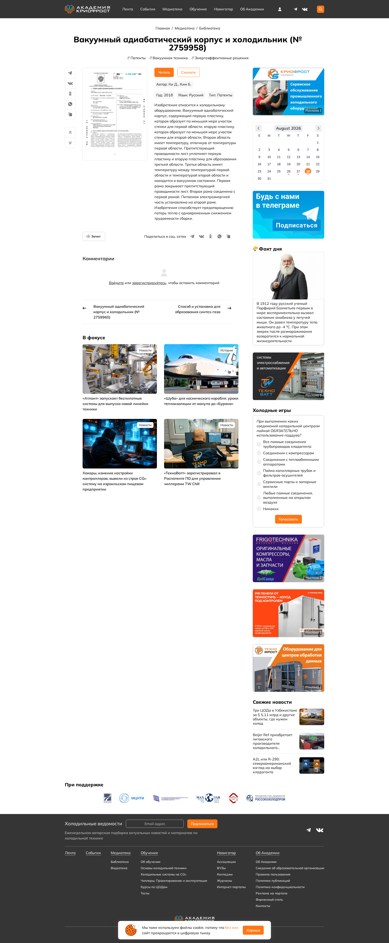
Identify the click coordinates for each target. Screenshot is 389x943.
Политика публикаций (273, 881)
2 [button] (259, 150)
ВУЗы (221, 868)
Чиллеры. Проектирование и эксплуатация (174, 881)
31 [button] (269, 178)
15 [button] (317, 157)
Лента (127, 9)
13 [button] (298, 157)
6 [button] (298, 150)
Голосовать (288, 519)
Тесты (145, 893)
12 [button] (288, 157)
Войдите (116, 282)
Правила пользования (273, 874)
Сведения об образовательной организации (290, 868)
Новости (145, 350)
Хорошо (253, 930)
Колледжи (225, 874)
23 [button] (259, 171)
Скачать (188, 72)
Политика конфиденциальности (280, 887)
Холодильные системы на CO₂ (163, 874)
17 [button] (269, 164)
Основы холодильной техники (163, 868)
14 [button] (308, 157)
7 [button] (308, 150)
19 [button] (288, 164)
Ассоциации (226, 862)
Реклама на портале (271, 893)
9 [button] (259, 157)
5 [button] (288, 150)
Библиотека (209, 28)
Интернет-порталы (231, 887)
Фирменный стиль (269, 900)
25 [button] (278, 171)
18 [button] (278, 164)
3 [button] (269, 150)
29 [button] (317, 171)
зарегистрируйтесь (149, 282)
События (147, 9)
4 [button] (279, 150)
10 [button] (269, 157)
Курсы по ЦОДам (154, 887)
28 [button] (308, 171)
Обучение (198, 9)
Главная (163, 28)
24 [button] (269, 171)
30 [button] (259, 178)
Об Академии (266, 862)
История (226, 350)
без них (231, 927)
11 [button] (278, 157)
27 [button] (298, 171)
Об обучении (150, 862)
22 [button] (317, 164)
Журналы (224, 881)
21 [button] (308, 164)
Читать (164, 72)
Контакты (263, 906)
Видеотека (119, 868)
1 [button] (318, 142)
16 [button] (259, 164)
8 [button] (318, 150)
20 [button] (298, 164)
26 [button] (288, 171)
